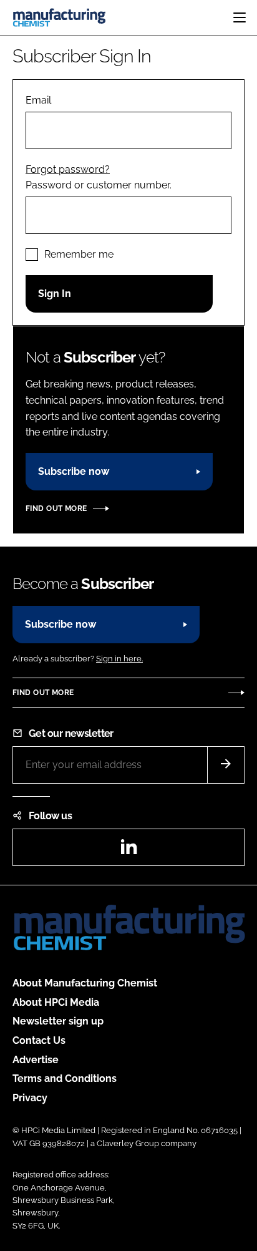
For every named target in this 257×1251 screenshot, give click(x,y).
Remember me (79, 254)
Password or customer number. (99, 185)
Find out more (56, 508)
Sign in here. (119, 658)
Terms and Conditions (64, 1078)
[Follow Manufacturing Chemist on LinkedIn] (128, 851)
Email (38, 100)
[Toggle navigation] (239, 17)
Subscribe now (73, 471)
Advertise (35, 1060)
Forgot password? (68, 169)
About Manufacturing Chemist (84, 983)
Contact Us (38, 1040)
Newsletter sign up (58, 1021)
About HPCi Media (55, 1002)
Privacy (29, 1098)
